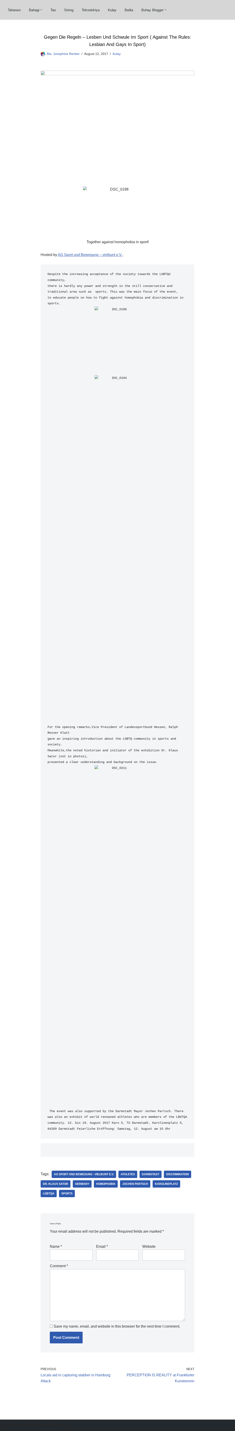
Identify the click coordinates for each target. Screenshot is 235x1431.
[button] (41, 10)
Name (56, 1246)
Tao (53, 10)
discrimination (177, 1174)
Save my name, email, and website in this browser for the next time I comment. (117, 1326)
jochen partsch (135, 1184)
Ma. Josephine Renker (63, 54)
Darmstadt (150, 1174)
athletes (128, 1174)
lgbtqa (48, 1193)
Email (102, 1246)
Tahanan (14, 10)
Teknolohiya (91, 10)
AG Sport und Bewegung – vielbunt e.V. (90, 255)
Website (149, 1246)
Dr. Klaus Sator (55, 1184)
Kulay (112, 10)
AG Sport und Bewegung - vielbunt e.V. (84, 1174)
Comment (59, 1266)
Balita (129, 10)
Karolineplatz (166, 1184)
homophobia (105, 1184)
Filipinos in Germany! (48, 1425)
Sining (68, 10)
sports (67, 1193)
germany (82, 1184)
